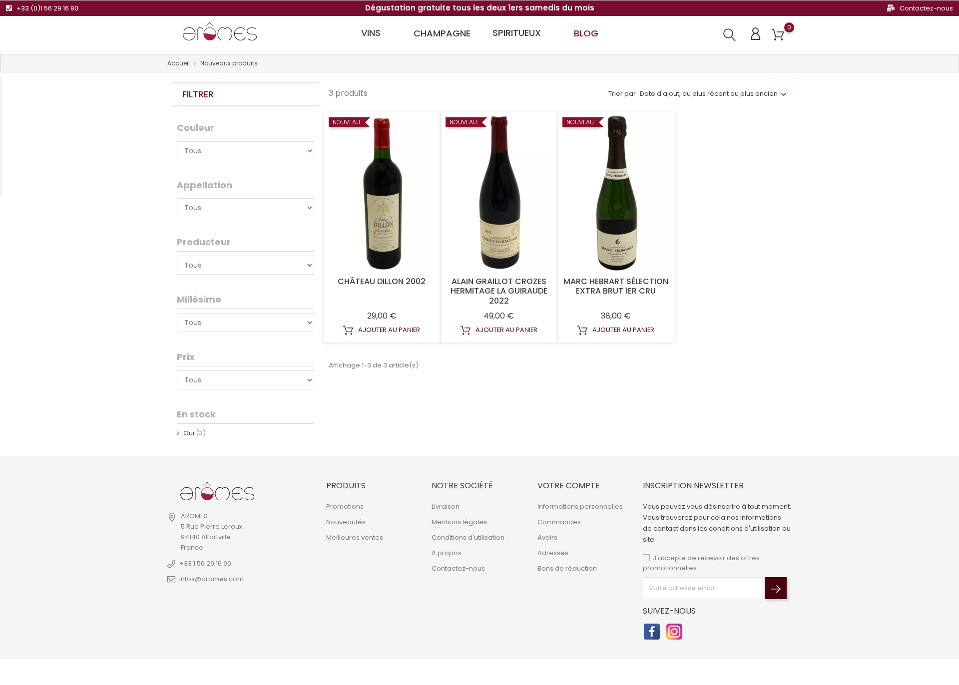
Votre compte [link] (568, 485)
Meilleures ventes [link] (354, 537)
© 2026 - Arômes (195, 672)
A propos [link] (447, 553)
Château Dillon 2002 (382, 281)
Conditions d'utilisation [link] (468, 537)
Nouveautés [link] (346, 522)
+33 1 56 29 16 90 (205, 563)
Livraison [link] (446, 506)
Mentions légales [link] (459, 522)
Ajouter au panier (388, 330)
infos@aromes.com (211, 579)
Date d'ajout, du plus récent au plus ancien (709, 93)
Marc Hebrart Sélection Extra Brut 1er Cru (615, 286)
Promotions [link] (345, 506)
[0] (778, 35)
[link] (217, 491)
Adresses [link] (552, 553)
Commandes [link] (559, 522)
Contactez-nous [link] (458, 568)
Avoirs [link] (547, 537)
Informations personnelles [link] (580, 506)
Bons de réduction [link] (567, 568)
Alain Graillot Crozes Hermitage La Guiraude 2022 (499, 291)
